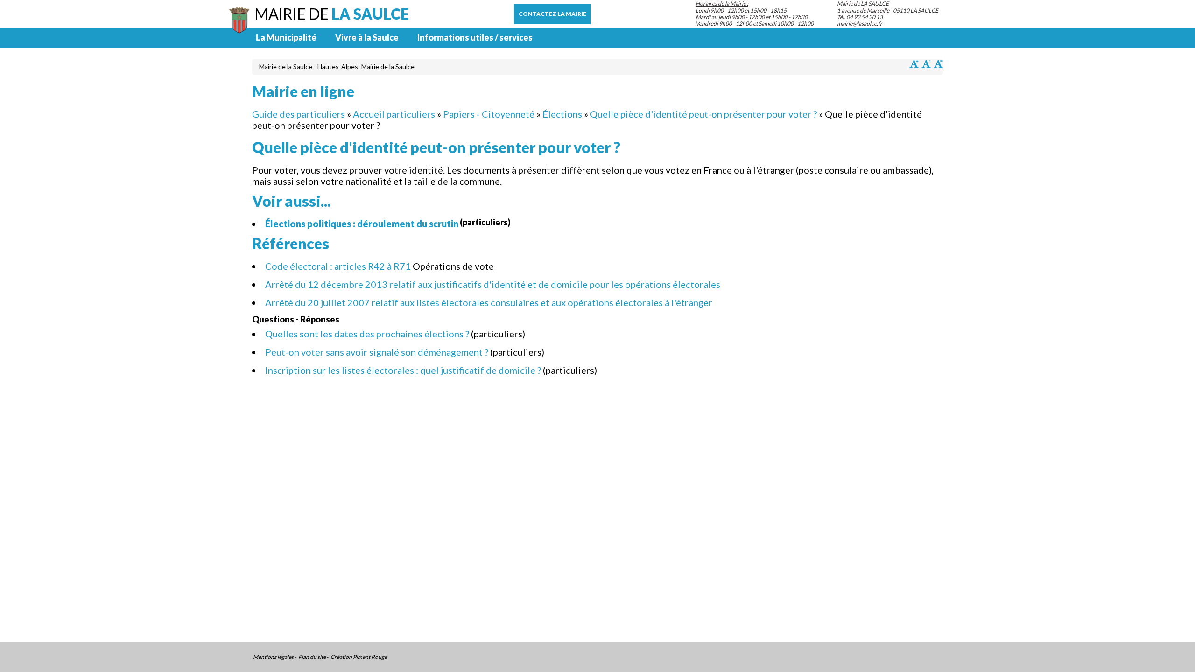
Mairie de (331, 14)
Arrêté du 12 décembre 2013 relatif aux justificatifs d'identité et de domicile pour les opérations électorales (492, 284)
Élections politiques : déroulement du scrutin (361, 223)
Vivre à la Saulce (367, 37)
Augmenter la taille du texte (914, 64)
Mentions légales (273, 657)
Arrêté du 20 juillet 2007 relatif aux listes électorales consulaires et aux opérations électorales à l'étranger (488, 302)
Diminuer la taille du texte (926, 64)
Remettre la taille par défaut (938, 64)
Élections (562, 113)
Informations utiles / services (475, 37)
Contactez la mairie (552, 13)
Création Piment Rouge (358, 657)
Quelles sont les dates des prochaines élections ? (367, 333)
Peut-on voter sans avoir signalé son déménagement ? (376, 351)
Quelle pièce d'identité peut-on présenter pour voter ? (703, 113)
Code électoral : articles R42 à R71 (338, 266)
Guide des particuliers (298, 113)
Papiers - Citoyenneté (488, 113)
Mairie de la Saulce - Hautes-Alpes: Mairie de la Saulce (337, 66)
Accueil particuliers (394, 113)
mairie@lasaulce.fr (859, 23)
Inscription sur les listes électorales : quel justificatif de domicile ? (403, 370)
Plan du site (312, 657)
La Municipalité (286, 37)
